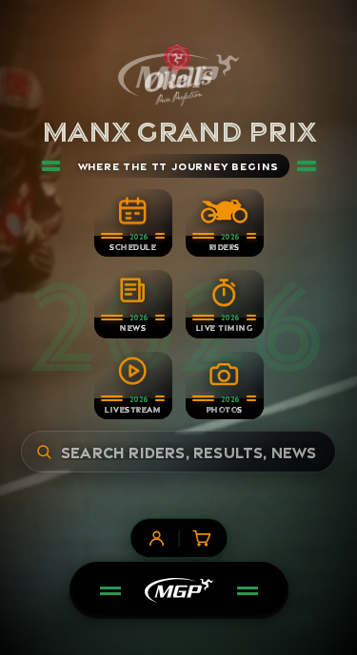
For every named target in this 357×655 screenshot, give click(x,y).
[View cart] (201, 538)
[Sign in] (156, 538)
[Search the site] (43, 451)
